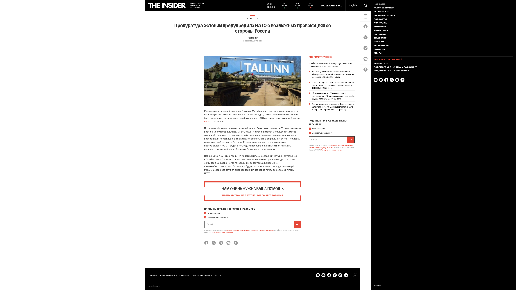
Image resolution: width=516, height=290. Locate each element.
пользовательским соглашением (237, 230)
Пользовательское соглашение (174, 275)
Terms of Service (227, 232)
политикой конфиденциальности (262, 230)
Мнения (379, 42)
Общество (380, 38)
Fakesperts (381, 63)
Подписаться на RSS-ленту (391, 71)
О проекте (152, 275)
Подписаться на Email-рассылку (395, 67)
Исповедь (380, 34)
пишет (208, 121)
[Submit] (297, 224)
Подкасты (380, 19)
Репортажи (381, 12)
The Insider (253, 38)
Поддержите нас (331, 5)
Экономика (381, 45)
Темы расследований (388, 60)
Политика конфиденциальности (206, 275)
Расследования (384, 8)
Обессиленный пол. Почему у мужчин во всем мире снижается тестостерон (331, 64)
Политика (380, 23)
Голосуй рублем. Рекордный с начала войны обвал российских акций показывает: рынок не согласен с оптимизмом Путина (333, 74)
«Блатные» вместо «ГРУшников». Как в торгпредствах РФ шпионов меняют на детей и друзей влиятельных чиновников (333, 96)
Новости (252, 18)
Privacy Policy (216, 232)
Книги (378, 53)
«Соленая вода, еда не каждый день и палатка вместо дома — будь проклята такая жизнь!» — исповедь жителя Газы (333, 85)
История (379, 49)
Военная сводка (384, 15)
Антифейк (380, 27)
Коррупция (381, 30)
